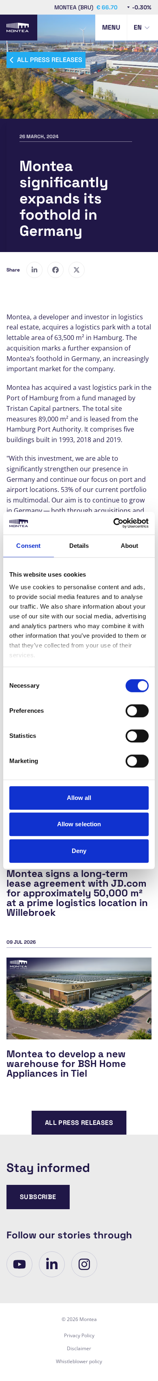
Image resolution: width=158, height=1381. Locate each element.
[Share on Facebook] (55, 270)
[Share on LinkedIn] (34, 270)
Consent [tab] (28, 545)
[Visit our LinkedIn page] (52, 1264)
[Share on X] (76, 270)
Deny (79, 850)
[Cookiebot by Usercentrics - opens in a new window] (114, 523)
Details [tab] (79, 545)
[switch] (137, 710)
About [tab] (130, 545)
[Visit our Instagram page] (84, 1264)
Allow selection (79, 824)
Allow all (79, 797)
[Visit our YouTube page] (19, 1264)
